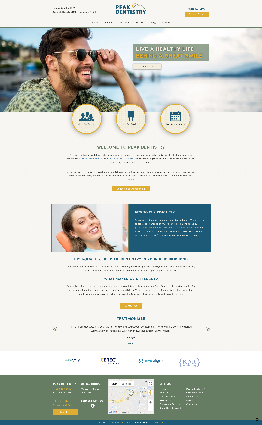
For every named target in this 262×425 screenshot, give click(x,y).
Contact (166, 22)
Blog (153, 22)
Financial (140, 22)
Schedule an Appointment (131, 188)
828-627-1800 (63, 388)
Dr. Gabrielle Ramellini (120, 158)
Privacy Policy (126, 422)
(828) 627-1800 (196, 8)
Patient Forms (197, 14)
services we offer (186, 227)
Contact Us (147, 66)
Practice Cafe (157, 422)
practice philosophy (146, 227)
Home (95, 22)
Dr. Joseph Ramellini (92, 158)
